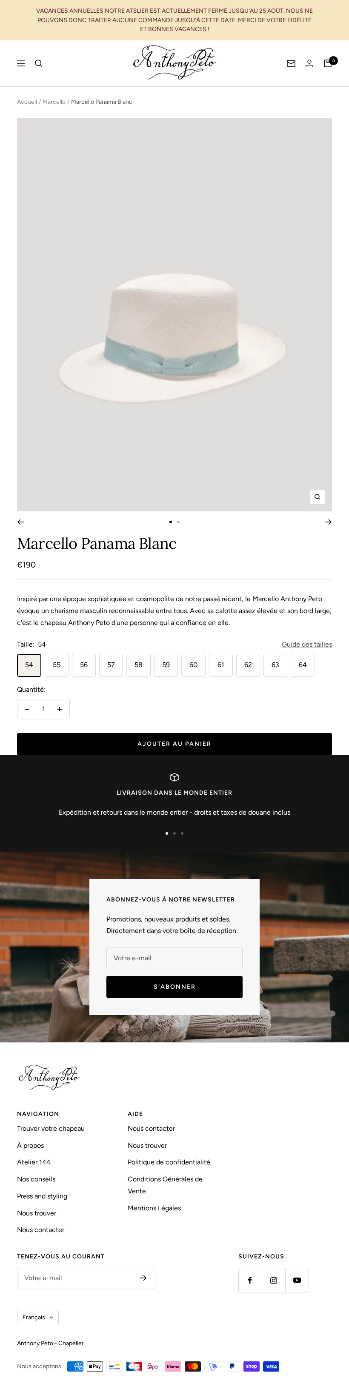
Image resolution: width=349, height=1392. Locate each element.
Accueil (27, 102)
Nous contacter (40, 1230)
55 (56, 665)
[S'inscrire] (143, 1278)
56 (84, 665)
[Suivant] (328, 522)
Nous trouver (36, 1213)
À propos (30, 1145)
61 (220, 665)
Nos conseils (36, 1179)
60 (193, 665)
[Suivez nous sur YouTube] (297, 1280)
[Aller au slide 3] (182, 833)
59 (166, 665)
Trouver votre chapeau (51, 1128)
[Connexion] (309, 63)
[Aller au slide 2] (178, 522)
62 (248, 665)
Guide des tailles (307, 644)
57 (111, 665)
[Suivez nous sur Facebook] (250, 1280)
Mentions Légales (154, 1208)
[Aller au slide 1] (170, 522)
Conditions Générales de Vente (165, 1185)
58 (138, 665)
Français (34, 1317)
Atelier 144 (34, 1162)
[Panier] (327, 63)
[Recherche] (39, 63)
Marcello (54, 102)
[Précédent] (20, 522)
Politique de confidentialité (169, 1162)
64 (303, 665)
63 (275, 665)
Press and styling (42, 1196)
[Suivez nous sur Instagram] (273, 1280)
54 (29, 665)
